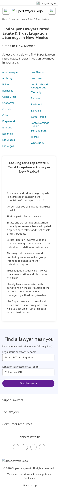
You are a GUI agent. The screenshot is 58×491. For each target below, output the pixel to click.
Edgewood (8, 121)
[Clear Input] (51, 357)
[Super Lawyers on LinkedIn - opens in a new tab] (42, 447)
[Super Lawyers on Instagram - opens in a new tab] (25, 447)
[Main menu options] (6, 11)
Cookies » (29, 478)
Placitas (35, 98)
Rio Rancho (37, 104)
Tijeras (35, 136)
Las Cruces (8, 139)
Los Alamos (37, 72)
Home (5, 19)
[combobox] (28, 357)
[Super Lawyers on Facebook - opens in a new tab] (16, 447)
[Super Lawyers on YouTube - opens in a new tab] (33, 447)
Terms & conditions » (19, 474)
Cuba (5, 115)
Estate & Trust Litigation (38, 19)
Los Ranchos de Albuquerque (40, 86)
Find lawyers (28, 383)
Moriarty (36, 92)
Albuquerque (10, 72)
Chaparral (8, 102)
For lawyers (10, 412)
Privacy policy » (42, 474)
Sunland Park (39, 130)
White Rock (37, 142)
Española (7, 133)
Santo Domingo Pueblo (40, 124)
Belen (5, 84)
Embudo (7, 127)
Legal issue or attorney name (19, 352)
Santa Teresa (38, 116)
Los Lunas (37, 78)
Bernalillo (7, 90)
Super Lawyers (12, 400)
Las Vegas (8, 146)
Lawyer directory (18, 19)
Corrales (7, 109)
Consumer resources (17, 424)
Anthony (7, 78)
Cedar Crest (9, 96)
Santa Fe (36, 110)
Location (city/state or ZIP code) (20, 366)
